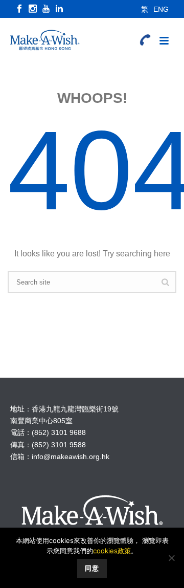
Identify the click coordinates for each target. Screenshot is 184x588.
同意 (92, 568)
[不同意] (171, 558)
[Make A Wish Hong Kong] (41, 41)
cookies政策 (112, 551)
